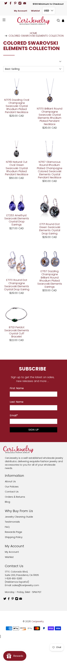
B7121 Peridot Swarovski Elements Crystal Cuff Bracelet (16, 331)
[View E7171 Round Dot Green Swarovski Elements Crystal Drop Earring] (49, 207)
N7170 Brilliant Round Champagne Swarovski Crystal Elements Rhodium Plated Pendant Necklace (49, 116)
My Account (20, 10)
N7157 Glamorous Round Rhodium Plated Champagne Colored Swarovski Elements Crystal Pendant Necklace (49, 169)
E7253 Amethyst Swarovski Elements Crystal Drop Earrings (16, 220)
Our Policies (12, 486)
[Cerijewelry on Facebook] (10, 3)
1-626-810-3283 (13, 578)
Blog (7, 501)
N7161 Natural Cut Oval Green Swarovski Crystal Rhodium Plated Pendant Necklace (16, 168)
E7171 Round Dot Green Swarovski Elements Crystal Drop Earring (49, 228)
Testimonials (12, 521)
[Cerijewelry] (33, 20)
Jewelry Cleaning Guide (19, 516)
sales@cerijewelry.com (25, 585)
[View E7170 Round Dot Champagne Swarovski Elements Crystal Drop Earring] (16, 263)
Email (14, 415)
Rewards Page (13, 532)
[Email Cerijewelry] (24, 3)
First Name (17, 388)
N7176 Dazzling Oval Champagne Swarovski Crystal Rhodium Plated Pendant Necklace (16, 106)
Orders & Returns (15, 496)
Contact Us (12, 491)
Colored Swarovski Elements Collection (36, 36)
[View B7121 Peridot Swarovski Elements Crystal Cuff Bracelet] (16, 314)
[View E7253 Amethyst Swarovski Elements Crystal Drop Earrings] (16, 203)
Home (33, 33)
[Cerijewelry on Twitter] (5, 3)
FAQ (7, 527)
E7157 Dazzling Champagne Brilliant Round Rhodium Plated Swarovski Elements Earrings (49, 278)
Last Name (16, 402)
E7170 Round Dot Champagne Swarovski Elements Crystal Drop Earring (16, 284)
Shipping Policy (13, 537)
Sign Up (33, 430)
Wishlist (35, 10)
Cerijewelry (37, 621)
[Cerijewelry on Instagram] (19, 3)
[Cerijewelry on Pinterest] (15, 3)
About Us (10, 481)
